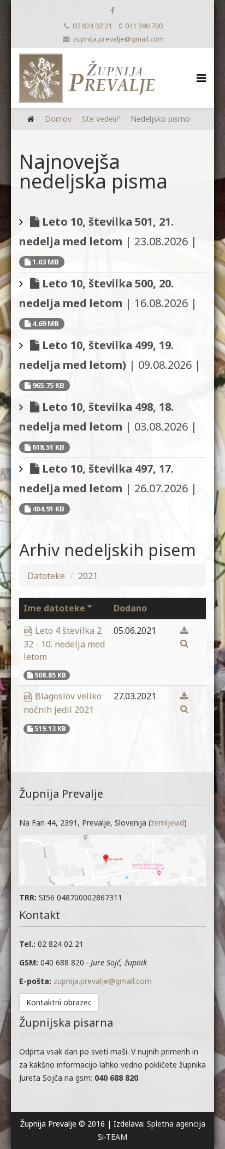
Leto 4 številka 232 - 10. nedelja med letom (64, 643)
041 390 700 (144, 26)
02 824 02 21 (92, 26)
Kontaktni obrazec (59, 1002)
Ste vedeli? (101, 119)
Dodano (130, 608)
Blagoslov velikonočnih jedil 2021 (62, 703)
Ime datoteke (54, 608)
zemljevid (167, 822)
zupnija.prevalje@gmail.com (118, 39)
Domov (58, 119)
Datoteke (46, 576)
